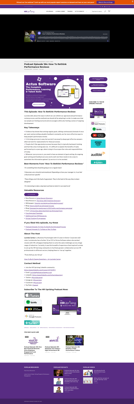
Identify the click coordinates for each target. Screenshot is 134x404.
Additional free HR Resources (36, 216)
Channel (35, 285)
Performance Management (55, 327)
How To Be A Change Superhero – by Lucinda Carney (42, 259)
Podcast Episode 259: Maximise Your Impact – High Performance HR (53, 348)
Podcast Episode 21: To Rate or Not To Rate (41, 229)
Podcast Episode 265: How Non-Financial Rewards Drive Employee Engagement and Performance (33, 350)
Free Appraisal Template (34, 213)
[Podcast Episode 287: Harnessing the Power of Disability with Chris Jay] (58, 381)
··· (86, 11)
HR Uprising (49, 11)
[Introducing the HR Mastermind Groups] (88, 373)
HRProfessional (44, 327)
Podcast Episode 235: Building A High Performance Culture (73, 348)
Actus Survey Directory (44, 198)
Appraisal (26, 327)
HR (38, 327)
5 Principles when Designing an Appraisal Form (46, 211)
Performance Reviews (68, 327)
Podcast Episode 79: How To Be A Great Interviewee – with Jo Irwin (72, 372)
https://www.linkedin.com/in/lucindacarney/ (47, 275)
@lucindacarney (37, 277)
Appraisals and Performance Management (34, 61)
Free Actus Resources (29, 370)
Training (70, 11)
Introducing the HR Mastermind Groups (99, 371)
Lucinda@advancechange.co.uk (41, 272)
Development (33, 327)
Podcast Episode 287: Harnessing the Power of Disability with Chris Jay (72, 380)
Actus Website (79, 11)
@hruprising (37, 280)
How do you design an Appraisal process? (49, 203)
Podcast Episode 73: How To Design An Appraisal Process (46, 227)
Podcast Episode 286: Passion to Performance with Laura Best (71, 388)
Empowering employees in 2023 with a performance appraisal (51, 208)
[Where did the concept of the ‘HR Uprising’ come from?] (88, 380)
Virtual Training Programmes (36, 218)
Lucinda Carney (60, 11)
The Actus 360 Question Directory (48, 200)
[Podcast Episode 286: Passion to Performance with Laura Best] (58, 389)
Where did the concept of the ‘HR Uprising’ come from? (101, 379)
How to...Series (49, 61)
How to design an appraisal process (42, 206)
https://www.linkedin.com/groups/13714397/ (40, 270)
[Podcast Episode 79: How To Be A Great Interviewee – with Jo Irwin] (58, 373)
